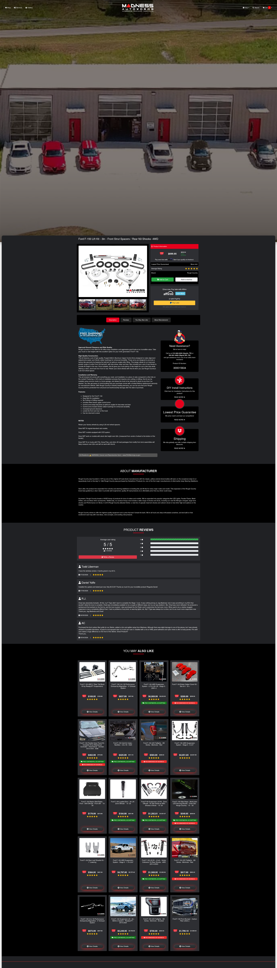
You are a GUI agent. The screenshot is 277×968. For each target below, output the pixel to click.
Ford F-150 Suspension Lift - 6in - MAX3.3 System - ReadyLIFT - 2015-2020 (123, 921)
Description (113, 320)
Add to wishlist (186, 279)
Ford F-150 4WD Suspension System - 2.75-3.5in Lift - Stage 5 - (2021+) (154, 686)
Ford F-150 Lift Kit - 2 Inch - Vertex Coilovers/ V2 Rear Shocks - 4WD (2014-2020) (154, 862)
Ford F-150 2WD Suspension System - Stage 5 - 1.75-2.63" (123, 861)
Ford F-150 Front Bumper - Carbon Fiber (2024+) (185, 920)
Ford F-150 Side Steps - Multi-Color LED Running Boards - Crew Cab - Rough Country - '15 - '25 (184, 803)
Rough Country (192, 273)
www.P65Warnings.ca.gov (131, 455)
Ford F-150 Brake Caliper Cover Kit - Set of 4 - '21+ (184, 685)
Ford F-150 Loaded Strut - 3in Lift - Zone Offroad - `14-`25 (123, 802)
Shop (9, 7)
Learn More (180, 293)
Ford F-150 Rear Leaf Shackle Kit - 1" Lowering (92, 861)
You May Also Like (141, 320)
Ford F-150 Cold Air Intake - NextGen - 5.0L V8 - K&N (123, 744)
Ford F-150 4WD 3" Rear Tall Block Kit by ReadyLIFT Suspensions (92, 685)
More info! (194, 264)
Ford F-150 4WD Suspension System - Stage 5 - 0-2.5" (185, 744)
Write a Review (108, 557)
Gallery (30, 7)
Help (246, 7)
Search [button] (256, 7)
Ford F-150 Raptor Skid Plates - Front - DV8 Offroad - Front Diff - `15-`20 (92, 803)
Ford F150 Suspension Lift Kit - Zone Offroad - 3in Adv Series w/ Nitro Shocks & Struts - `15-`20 (154, 803)
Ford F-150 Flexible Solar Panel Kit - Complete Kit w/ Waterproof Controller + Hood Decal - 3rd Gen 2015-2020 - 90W (92, 746)
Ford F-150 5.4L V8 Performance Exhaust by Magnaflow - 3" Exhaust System (123, 686)
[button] (144, 271)
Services (19, 7)
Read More (179, 420)
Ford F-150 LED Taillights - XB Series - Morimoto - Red (154, 744)
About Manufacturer (161, 320)
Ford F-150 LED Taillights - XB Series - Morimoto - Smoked (154, 920)
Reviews (126, 320)
